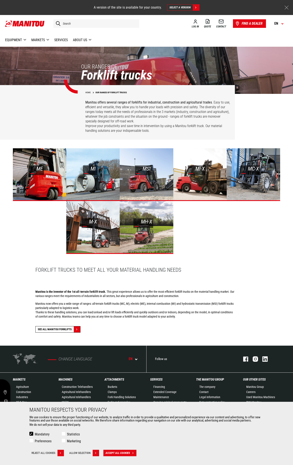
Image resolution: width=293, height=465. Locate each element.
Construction (23, 392)
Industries (22, 397)
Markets (19, 379)
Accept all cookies (118, 452)
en (131, 359)
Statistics (73, 434)
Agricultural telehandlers (76, 392)
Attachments (114, 379)
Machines (65, 379)
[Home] (25, 23)
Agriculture (22, 386)
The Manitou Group (210, 379)
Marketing (74, 441)
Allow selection (80, 452)
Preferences (43, 441)
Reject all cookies (43, 452)
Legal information (209, 397)
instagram (253, 359)
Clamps (112, 392)
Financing (159, 386)
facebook (243, 359)
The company (207, 386)
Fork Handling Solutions (122, 397)
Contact (203, 392)
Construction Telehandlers (77, 386)
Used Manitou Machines (260, 397)
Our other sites (254, 379)
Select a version (180, 7)
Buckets (112, 386)
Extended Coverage (165, 392)
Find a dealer (252, 23)
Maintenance (161, 397)
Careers (250, 392)
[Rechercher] (57, 23)
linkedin (263, 359)
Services (156, 379)
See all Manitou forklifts (55, 329)
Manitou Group (255, 386)
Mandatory (42, 434)
